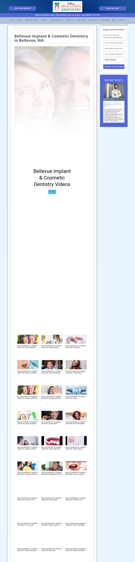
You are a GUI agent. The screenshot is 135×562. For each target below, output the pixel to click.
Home (12, 20)
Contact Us (121, 20)
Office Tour (70, 20)
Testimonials (105, 20)
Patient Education (56, 20)
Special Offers (93, 20)
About (19, 20)
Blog (113, 20)
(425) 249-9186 (113, 8)
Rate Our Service (22, 8)
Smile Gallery (81, 20)
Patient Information (31, 20)
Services (44, 20)
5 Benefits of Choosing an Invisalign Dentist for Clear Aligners (112, 104)
